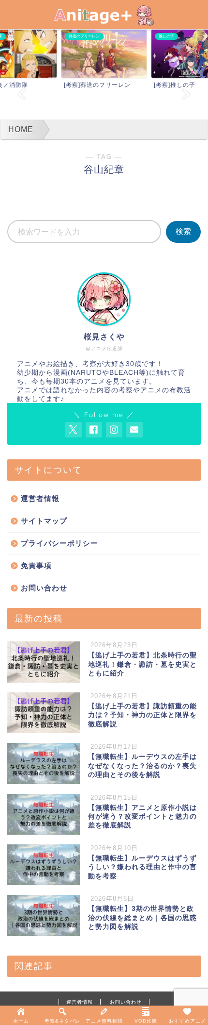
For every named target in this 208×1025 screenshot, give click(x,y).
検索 (183, 231)
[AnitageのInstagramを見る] (114, 429)
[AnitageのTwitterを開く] (73, 429)
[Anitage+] (104, 19)
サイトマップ (44, 521)
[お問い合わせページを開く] (134, 429)
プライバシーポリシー (59, 543)
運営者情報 (40, 498)
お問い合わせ (44, 588)
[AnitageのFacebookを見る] (94, 429)
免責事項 (36, 565)
